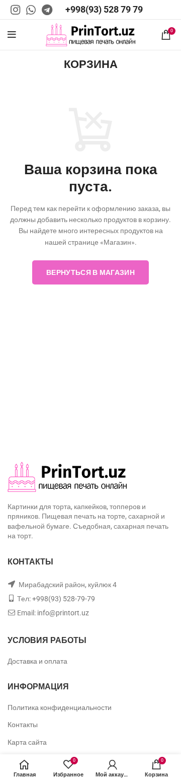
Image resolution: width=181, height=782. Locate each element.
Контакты (23, 725)
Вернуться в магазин (90, 272)
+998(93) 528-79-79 (63, 599)
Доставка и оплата (37, 661)
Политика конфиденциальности (60, 707)
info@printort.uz (63, 613)
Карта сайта (27, 742)
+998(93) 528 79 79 (104, 9)
